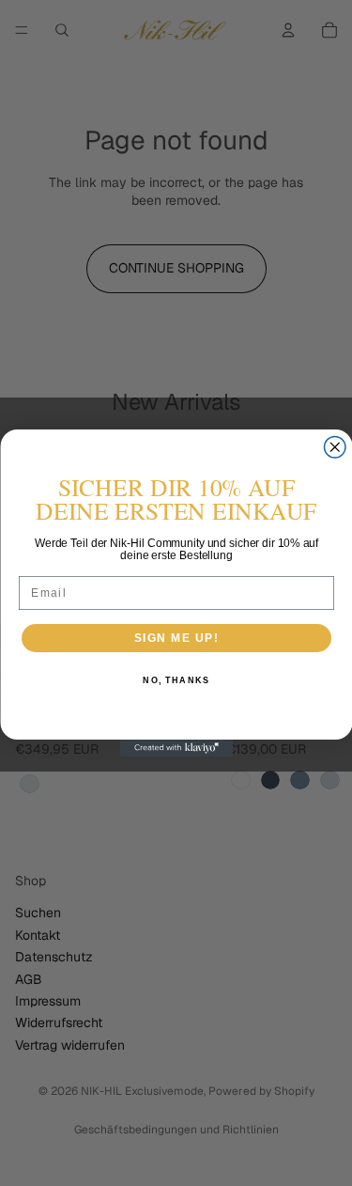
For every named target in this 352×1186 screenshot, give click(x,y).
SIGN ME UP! (176, 638)
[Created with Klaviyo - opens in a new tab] (176, 748)
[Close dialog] (334, 448)
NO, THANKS (176, 681)
